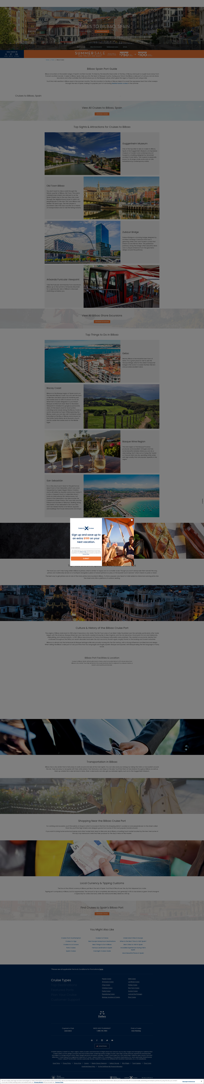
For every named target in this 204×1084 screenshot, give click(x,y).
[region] (102, 1081)
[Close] (201, 1081)
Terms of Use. (59, 1082)
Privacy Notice (38, 1082)
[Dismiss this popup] (132, 520)
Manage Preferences (188, 1081)
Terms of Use (83, 551)
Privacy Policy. (86, 554)
